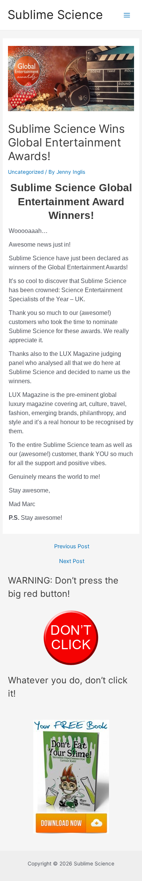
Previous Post (71, 546)
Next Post (71, 561)
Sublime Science (55, 14)
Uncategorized (26, 172)
